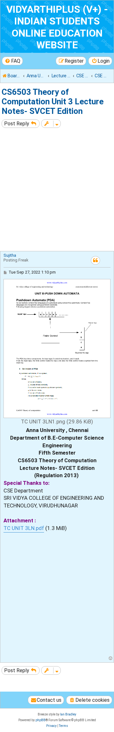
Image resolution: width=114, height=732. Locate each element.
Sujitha (9, 255)
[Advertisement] (57, 190)
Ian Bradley (68, 714)
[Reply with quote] (95, 260)
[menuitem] (12, 61)
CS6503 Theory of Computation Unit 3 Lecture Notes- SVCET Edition (53, 101)
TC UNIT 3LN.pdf (23, 528)
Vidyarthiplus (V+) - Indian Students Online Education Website (57, 27)
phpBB (40, 720)
